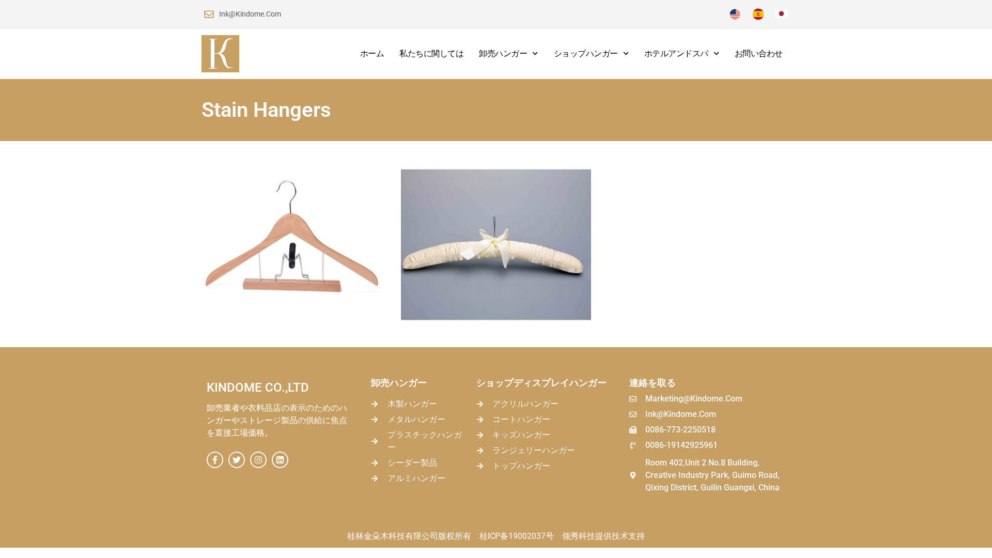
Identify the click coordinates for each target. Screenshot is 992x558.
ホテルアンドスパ (676, 53)
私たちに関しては (431, 53)
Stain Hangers (266, 110)
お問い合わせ (759, 53)
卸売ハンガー (503, 53)
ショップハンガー (586, 53)
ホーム (372, 53)
